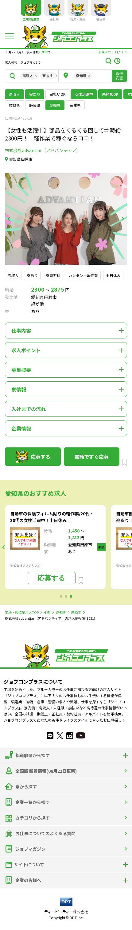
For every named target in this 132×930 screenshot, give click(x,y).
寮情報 (18, 389)
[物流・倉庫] (78, 8)
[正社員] (54, 8)
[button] (9, 219)
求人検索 (11, 62)
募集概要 (21, 369)
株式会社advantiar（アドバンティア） (42, 150)
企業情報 (21, 428)
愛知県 (61, 612)
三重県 (75, 105)
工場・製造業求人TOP (22, 612)
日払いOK (57, 94)
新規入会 (105, 52)
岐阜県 (14, 105)
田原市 (76, 612)
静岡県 (34, 105)
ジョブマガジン (31, 62)
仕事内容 (21, 330)
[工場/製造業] (31, 8)
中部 (47, 612)
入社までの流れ (28, 409)
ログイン (121, 52)
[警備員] (101, 8)
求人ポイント (26, 350)
